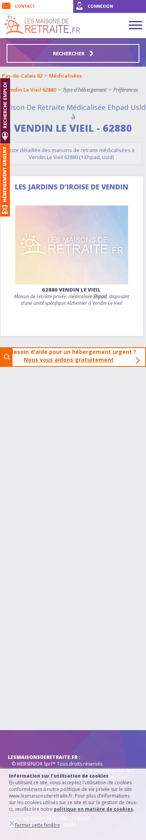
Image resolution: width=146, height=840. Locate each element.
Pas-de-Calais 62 (22, 75)
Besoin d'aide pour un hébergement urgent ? (75, 355)
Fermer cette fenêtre (37, 825)
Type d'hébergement (85, 89)
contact (25, 6)
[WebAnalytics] (23, 741)
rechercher (69, 53)
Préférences (125, 89)
